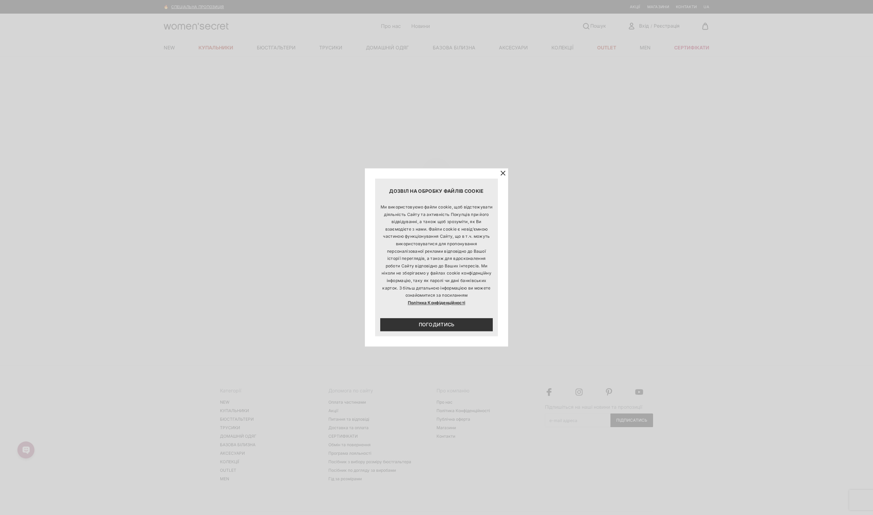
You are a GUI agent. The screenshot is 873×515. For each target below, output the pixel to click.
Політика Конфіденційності (436, 302)
